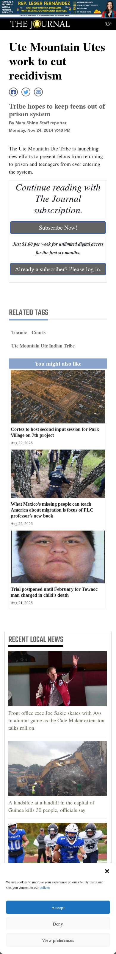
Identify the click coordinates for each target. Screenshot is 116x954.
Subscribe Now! (58, 227)
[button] (107, 870)
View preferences (58, 940)
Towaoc (19, 332)
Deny (58, 924)
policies (45, 887)
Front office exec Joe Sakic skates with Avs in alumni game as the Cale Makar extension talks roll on (56, 720)
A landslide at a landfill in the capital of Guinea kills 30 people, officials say (51, 806)
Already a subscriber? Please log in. (58, 269)
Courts (39, 332)
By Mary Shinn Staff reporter (37, 122)
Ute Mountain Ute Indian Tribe (43, 345)
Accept (58, 907)
